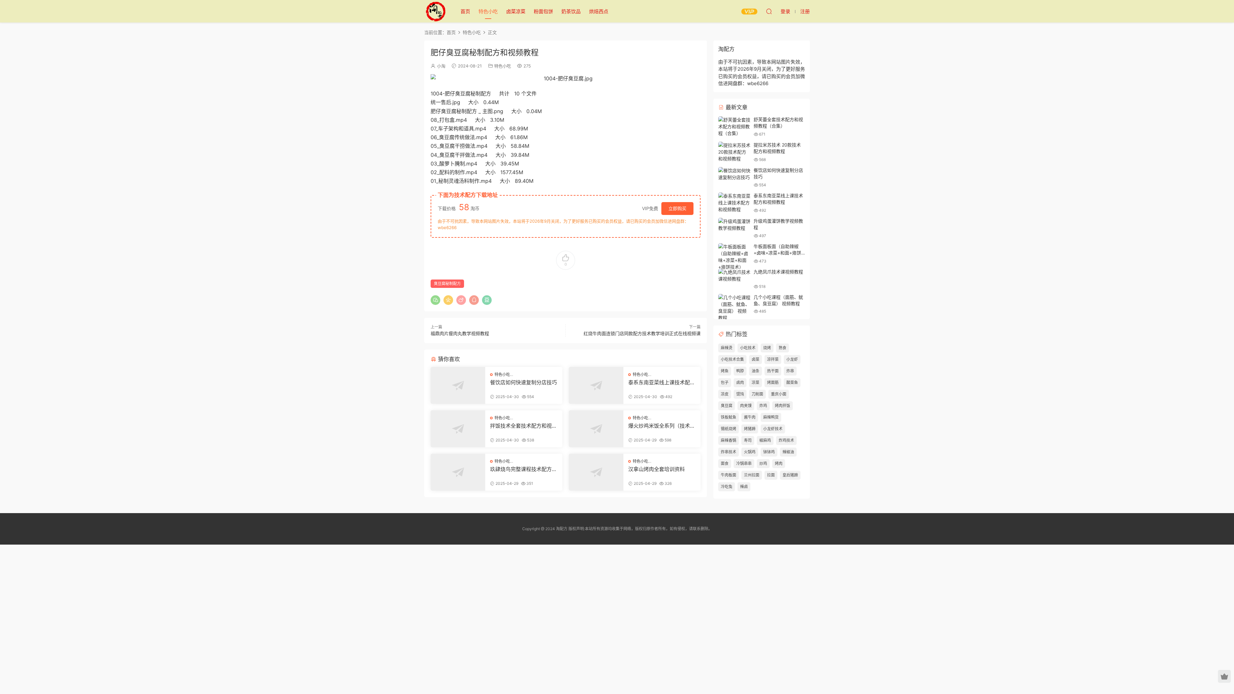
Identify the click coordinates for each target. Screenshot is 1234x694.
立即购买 (677, 208)
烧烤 (767, 347)
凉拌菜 (773, 359)
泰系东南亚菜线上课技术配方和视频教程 (661, 382)
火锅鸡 (750, 451)
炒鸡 (763, 463)
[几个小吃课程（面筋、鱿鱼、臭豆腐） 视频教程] (734, 307)
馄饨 (740, 394)
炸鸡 (763, 405)
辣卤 (744, 486)
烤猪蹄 (750, 428)
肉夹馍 (746, 405)
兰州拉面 (751, 475)
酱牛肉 (750, 417)
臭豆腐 (726, 405)
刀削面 (757, 394)
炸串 (790, 371)
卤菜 (755, 359)
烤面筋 (773, 382)
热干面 (773, 371)
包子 (725, 382)
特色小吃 (488, 11)
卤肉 (740, 382)
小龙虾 (792, 359)
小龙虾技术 (772, 428)
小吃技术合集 (732, 359)
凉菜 (755, 382)
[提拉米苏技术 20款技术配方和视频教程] (734, 152)
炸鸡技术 (786, 440)
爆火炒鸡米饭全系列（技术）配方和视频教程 (661, 426)
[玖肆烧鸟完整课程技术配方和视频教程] (458, 472)
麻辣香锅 (728, 440)
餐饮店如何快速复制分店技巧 (523, 382)
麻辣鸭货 (771, 417)
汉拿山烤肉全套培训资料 (656, 469)
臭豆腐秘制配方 (447, 283)
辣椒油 (788, 451)
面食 (725, 463)
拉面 (771, 475)
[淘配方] (435, 11)
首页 (465, 11)
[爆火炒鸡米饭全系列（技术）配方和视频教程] (596, 428)
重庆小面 (778, 394)
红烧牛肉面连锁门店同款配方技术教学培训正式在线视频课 (642, 333)
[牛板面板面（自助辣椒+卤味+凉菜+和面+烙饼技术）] (734, 256)
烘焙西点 (598, 11)
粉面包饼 (543, 11)
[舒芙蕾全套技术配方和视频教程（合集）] (734, 126)
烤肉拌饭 (782, 405)
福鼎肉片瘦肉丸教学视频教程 (460, 333)
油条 (755, 371)
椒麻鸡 (765, 440)
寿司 (748, 440)
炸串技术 (728, 451)
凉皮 (725, 394)
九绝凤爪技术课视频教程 (778, 271)
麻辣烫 (726, 347)
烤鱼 (725, 371)
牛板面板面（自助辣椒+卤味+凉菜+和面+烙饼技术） (777, 253)
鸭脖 (740, 371)
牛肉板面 (728, 475)
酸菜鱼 (792, 382)
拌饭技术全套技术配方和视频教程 (523, 426)
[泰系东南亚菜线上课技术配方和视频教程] (596, 385)
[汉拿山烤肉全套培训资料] (596, 472)
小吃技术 (748, 347)
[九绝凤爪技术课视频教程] (734, 275)
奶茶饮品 (571, 11)
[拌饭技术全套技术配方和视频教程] (458, 428)
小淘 (441, 65)
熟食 (782, 347)
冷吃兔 (726, 486)
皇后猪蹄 (790, 475)
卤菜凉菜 (515, 11)
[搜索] (769, 11)
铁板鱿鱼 (728, 417)
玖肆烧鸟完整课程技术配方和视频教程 (523, 469)
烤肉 (778, 463)
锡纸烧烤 (728, 428)
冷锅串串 (744, 463)
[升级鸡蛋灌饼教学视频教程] (734, 224)
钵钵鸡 (769, 451)
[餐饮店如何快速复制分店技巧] (458, 385)
